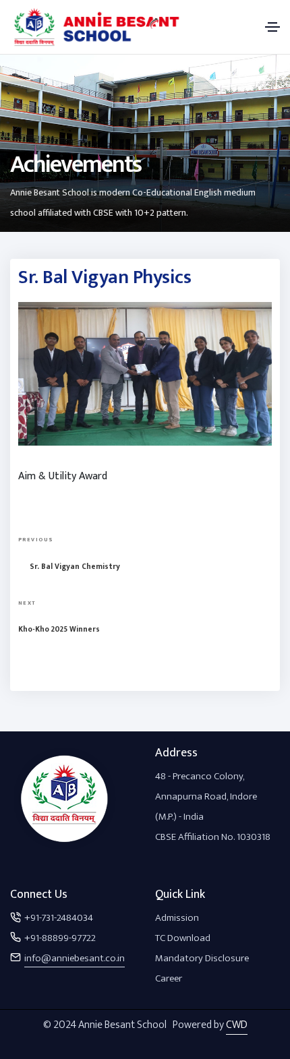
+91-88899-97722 (60, 938)
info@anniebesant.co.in (74, 958)
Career (168, 978)
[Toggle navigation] (272, 27)
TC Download (182, 938)
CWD (237, 1025)
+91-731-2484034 (58, 917)
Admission (177, 917)
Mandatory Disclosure (202, 958)
